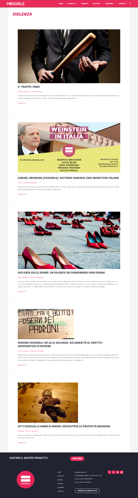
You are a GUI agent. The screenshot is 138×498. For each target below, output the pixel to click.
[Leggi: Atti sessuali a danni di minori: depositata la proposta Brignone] (48, 402)
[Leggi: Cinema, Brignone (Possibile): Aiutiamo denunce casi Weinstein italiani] (69, 147)
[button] (130, 3)
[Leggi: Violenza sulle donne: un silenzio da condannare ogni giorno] (69, 240)
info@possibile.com (81, 472)
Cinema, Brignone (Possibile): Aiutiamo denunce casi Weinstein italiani (68, 178)
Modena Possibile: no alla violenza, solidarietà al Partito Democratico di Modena (60, 344)
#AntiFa (20, 91)
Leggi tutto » (22, 103)
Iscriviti (84, 4)
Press (20, 183)
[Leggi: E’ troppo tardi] (69, 56)
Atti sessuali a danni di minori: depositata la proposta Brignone (64, 426)
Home (61, 4)
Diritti (20, 277)
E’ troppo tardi (29, 87)
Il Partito (71, 4)
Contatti (122, 4)
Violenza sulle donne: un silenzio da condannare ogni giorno (61, 273)
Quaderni (109, 4)
